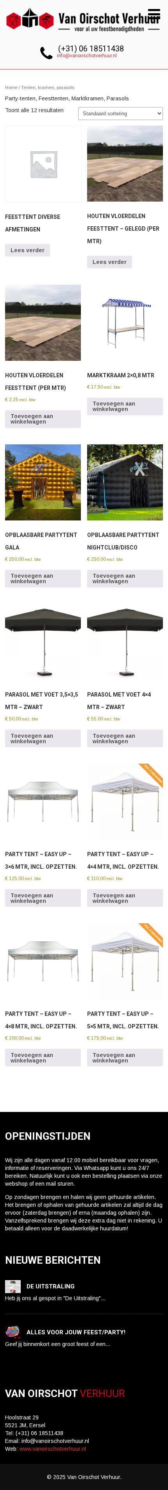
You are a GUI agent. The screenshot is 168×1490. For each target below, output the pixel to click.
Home (11, 87)
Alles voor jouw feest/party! (76, 1332)
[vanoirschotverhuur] (84, 35)
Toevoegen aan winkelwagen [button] (32, 419)
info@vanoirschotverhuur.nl (87, 55)
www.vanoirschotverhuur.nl (53, 1449)
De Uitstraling (51, 1286)
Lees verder (28, 250)
